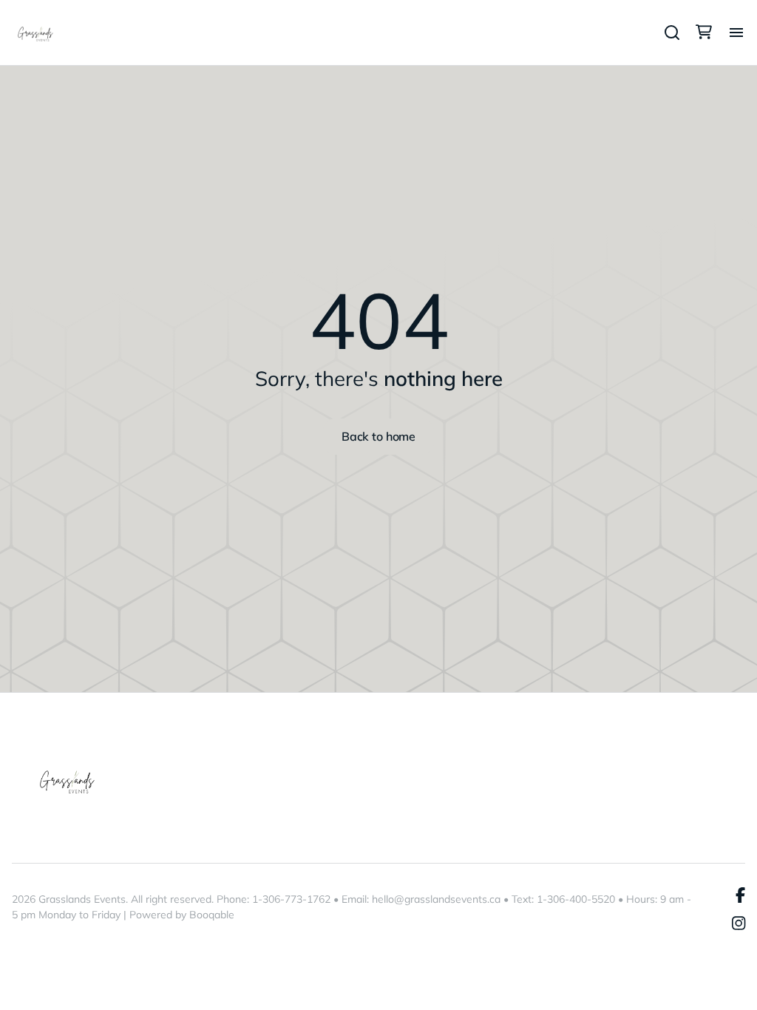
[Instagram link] (738, 924)
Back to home (378, 436)
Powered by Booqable (181, 914)
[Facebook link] (740, 895)
